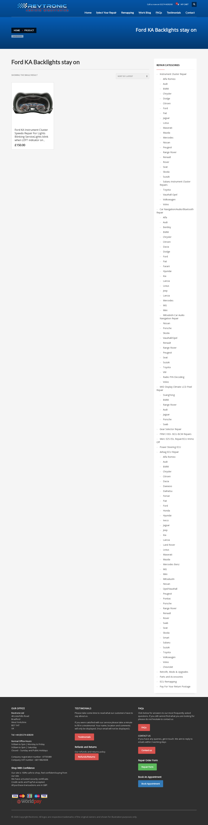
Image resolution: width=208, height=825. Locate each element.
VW (164, 372)
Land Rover (169, 544)
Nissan (166, 142)
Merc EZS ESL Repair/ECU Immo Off (175, 440)
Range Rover (169, 152)
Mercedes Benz (171, 564)
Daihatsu (167, 491)
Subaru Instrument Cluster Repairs (175, 183)
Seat (165, 166)
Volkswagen (169, 199)
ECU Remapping (168, 681)
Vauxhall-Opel (170, 194)
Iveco (166, 520)
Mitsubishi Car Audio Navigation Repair (172, 317)
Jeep (165, 290)
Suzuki (166, 176)
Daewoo (167, 486)
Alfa (165, 217)
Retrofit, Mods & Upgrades (174, 671)
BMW (166, 88)
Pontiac (167, 598)
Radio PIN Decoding (173, 377)
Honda (166, 510)
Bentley (167, 227)
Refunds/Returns (86, 756)
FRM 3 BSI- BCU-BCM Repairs (175, 434)
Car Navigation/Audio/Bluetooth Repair (175, 211)
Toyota (167, 189)
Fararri (166, 266)
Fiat (165, 113)
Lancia (166, 280)
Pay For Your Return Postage (175, 686)
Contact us (147, 750)
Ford (165, 108)
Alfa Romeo (169, 78)
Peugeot (167, 147)
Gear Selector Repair (170, 429)
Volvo (166, 204)
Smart (166, 637)
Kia (164, 276)
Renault (167, 157)
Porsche (167, 328)
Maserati (167, 127)
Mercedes (168, 137)
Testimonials (84, 736)
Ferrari (166, 495)
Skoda (166, 171)
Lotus (166, 122)
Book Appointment (151, 783)
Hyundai (167, 271)
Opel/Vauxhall (170, 588)
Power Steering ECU (170, 447)
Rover (166, 162)
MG (165, 305)
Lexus (166, 285)
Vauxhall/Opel (170, 337)
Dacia (166, 246)
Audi (165, 83)
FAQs (144, 727)
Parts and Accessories (171, 676)
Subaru (166, 642)
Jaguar (166, 118)
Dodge (166, 98)
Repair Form (147, 766)
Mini (165, 310)
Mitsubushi (168, 579)
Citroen (167, 103)
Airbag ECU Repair (169, 451)
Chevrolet (168, 666)
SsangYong (169, 394)
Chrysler (167, 93)
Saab (165, 424)
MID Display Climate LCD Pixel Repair (174, 388)
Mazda (166, 132)
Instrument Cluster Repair (173, 74)
